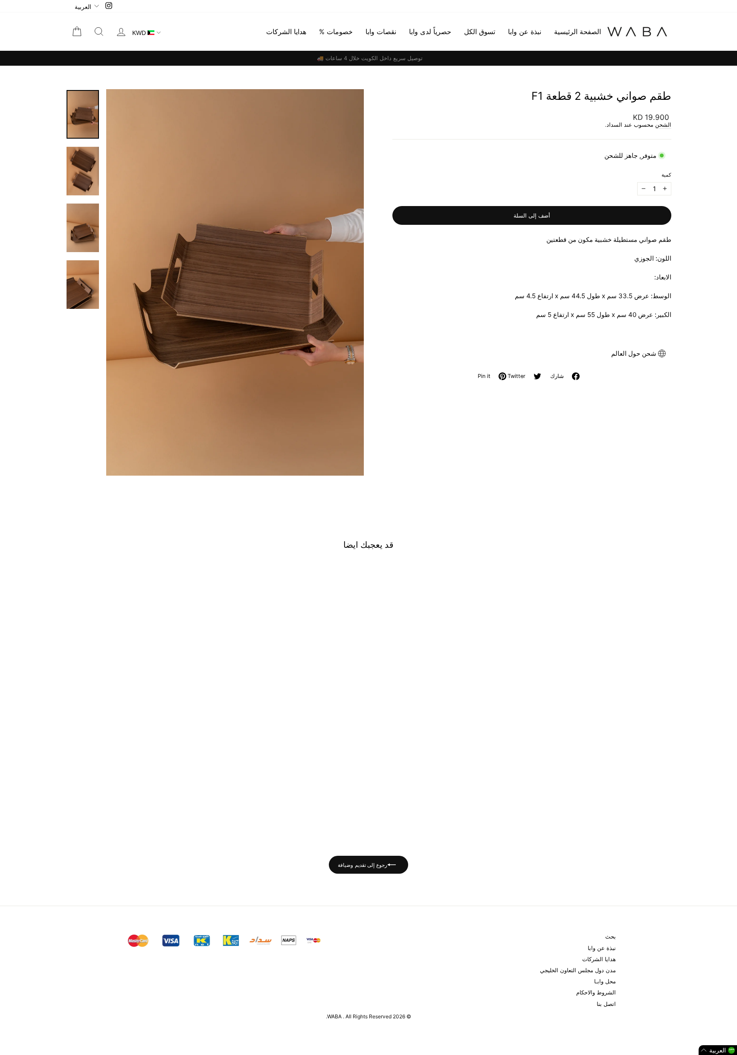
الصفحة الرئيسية (577, 31)
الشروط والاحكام (596, 992)
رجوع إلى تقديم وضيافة (362, 865)
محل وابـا (605, 981)
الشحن (663, 125)
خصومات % (336, 31)
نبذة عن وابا (524, 31)
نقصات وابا (381, 31)
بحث (610, 936)
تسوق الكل (479, 31)
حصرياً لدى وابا (430, 31)
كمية (666, 174)
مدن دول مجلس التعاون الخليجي (578, 970)
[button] (718, 1050)
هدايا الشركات (286, 31)
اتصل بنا (606, 1004)
